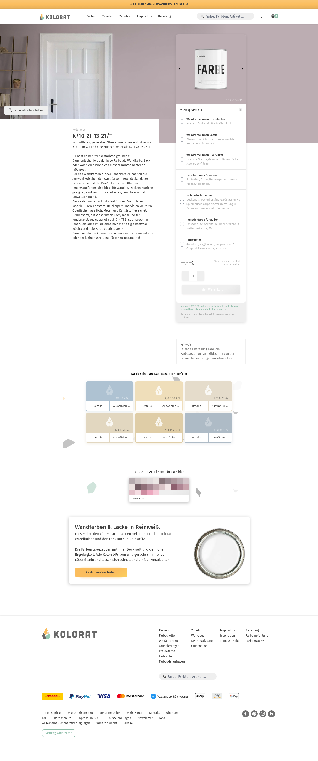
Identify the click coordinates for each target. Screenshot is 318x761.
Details (97, 406)
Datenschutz (62, 718)
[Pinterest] (254, 713)
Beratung (164, 16)
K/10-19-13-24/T (132, 481)
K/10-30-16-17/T (156, 487)
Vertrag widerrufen (58, 733)
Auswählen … (121, 406)
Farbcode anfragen (172, 661)
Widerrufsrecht (106, 723)
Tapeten (107, 16)
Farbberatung (255, 641)
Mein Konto (135, 713)
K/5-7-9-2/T (150, 481)
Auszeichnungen (120, 718)
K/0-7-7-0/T (132, 487)
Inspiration (144, 16)
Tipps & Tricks (229, 641)
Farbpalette (167, 635)
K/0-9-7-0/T (168, 487)
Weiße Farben (168, 641)
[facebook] (245, 713)
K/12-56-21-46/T (174, 487)
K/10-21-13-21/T (180, 481)
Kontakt (154, 713)
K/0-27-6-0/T (156, 493)
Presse (128, 723)
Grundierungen (169, 646)
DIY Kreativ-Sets (202, 641)
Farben (91, 16)
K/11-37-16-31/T (150, 487)
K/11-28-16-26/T (174, 481)
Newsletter (145, 718)
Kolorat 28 (79, 129)
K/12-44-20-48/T (144, 487)
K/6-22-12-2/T (162, 487)
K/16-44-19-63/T (138, 487)
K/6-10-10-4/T (144, 481)
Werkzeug (197, 635)
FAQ (44, 718)
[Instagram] (262, 713)
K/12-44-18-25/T (180, 487)
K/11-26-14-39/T (168, 481)
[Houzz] (271, 713)
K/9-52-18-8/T (144, 493)
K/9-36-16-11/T (186, 487)
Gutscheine (199, 646)
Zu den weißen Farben (101, 572)
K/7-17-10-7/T (186, 481)
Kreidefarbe (167, 651)
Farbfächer (166, 656)
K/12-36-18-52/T (162, 481)
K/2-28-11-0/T (132, 493)
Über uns (172, 713)
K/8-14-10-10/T (138, 481)
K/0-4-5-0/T (156, 481)
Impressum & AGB (89, 718)
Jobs (162, 718)
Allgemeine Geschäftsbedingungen (66, 723)
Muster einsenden (80, 713)
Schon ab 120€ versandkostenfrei (157, 4)
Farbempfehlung (257, 635)
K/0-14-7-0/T (138, 493)
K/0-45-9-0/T (150, 493)
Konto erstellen (109, 713)
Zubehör (125, 16)
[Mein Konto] (262, 16)
